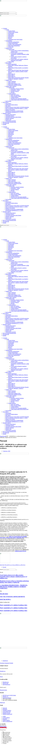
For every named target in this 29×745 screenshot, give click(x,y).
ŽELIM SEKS (4, 594)
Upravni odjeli (11, 49)
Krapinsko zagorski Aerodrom (17, 88)
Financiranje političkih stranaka (14, 85)
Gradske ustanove (12, 93)
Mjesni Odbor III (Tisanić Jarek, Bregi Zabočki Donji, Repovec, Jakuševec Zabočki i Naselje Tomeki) (18, 71)
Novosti (4, 436)
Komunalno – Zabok (15, 90)
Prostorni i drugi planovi (10, 114)
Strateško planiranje (9, 118)
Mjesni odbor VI (11, 76)
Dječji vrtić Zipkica (15, 94)
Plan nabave (8, 106)
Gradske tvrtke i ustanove (10, 86)
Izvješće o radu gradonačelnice (14, 44)
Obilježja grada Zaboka (13, 32)
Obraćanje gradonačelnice (13, 42)
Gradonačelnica (8, 40)
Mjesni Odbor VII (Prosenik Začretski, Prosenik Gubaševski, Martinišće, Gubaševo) (18, 78)
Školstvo (10, 38)
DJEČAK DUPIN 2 (5, 599)
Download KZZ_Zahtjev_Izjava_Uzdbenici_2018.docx (12, 564)
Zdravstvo (10, 37)
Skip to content (3, 726)
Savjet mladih (8, 101)
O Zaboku (5, 28)
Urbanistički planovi (9, 115)
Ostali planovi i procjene (10, 120)
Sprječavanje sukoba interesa (11, 104)
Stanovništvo (11, 34)
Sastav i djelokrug (12, 81)
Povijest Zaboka (11, 30)
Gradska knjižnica (14, 97)
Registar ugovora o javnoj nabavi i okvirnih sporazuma (17, 107)
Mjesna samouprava (12, 64)
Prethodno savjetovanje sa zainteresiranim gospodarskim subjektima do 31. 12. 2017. (14, 111)
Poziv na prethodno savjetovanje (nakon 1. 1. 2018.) (16, 108)
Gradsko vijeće (8, 80)
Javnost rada (10, 46)
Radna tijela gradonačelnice (14, 45)
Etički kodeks (11, 61)
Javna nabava (5, 102)
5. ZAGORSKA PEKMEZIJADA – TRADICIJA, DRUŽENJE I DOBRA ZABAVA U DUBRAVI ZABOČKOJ (14, 586)
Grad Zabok (9, 723)
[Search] (16, 14)
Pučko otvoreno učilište (16, 96)
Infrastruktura (11, 35)
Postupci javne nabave (10, 109)
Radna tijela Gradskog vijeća (14, 83)
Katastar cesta (8, 119)
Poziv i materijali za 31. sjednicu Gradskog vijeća (13, 608)
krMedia (8, 725)
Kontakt (4, 124)
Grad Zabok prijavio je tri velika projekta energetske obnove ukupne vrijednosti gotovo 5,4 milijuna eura (13, 576)
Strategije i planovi (7, 113)
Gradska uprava (8, 48)
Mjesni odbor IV (11, 74)
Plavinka (13, 92)
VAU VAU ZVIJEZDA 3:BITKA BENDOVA (12, 596)
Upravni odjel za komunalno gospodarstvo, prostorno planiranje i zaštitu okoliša (20, 54)
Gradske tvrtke (11, 87)
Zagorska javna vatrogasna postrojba (18, 98)
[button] (3, 727)
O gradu (7, 29)
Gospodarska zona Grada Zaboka (15, 39)
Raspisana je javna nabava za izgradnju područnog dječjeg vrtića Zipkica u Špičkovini (14, 581)
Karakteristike (11, 33)
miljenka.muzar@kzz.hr (20, 551)
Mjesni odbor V (11, 75)
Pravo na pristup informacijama (9, 122)
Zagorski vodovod (15, 91)
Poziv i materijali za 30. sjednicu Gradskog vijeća (13, 610)
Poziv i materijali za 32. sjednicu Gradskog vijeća (13, 605)
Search (1, 12)
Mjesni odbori (8, 62)
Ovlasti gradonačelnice (13, 43)
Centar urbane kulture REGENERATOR (19, 99)
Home (1, 436)
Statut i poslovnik (12, 82)
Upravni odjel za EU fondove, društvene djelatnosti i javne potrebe (19, 60)
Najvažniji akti (6, 123)
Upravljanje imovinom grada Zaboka (13, 117)
